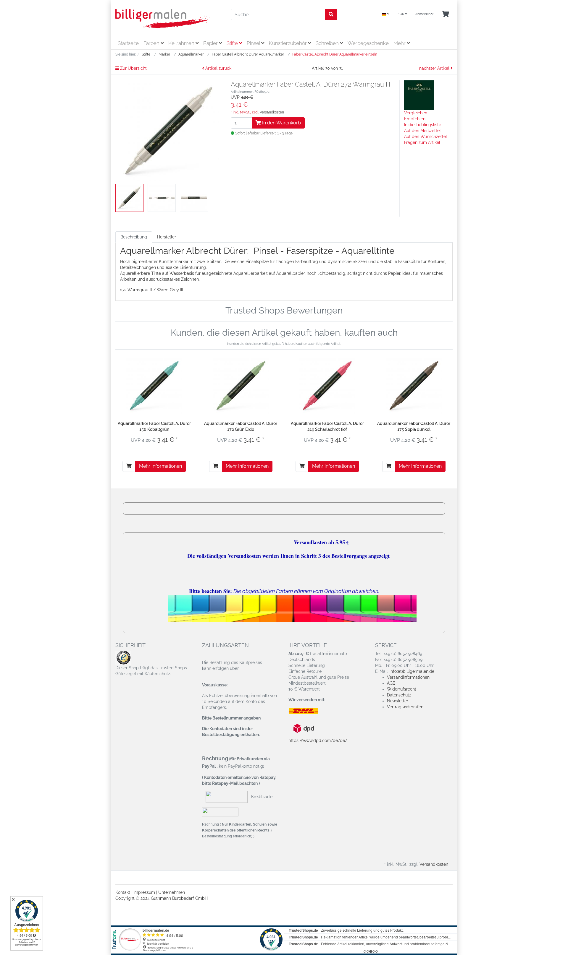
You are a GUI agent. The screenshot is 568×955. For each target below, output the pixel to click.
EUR (401, 14)
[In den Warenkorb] (128, 466)
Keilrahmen (182, 43)
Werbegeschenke (368, 43)
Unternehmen (171, 892)
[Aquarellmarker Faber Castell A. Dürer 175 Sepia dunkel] (414, 386)
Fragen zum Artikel (422, 142)
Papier (211, 43)
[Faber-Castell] (419, 94)
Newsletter (397, 701)
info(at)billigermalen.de (412, 671)
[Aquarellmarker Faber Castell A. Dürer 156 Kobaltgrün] (154, 386)
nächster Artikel (435, 68)
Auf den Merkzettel (422, 130)
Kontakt (122, 892)
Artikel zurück (217, 68)
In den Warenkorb (281, 123)
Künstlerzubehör (288, 43)
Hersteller (166, 237)
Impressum (144, 892)
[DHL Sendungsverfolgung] (308, 710)
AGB (391, 683)
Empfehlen (414, 118)
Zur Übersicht (133, 68)
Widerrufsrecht (401, 689)
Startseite (128, 43)
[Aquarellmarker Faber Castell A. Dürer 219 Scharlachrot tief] (327, 386)
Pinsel (254, 43)
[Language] (386, 14)
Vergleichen (415, 113)
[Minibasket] (445, 14)
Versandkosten (272, 112)
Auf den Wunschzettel (425, 136)
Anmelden (423, 14)
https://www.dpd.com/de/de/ (317, 740)
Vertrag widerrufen (405, 706)
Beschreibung (133, 237)
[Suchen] (331, 14)
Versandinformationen (408, 677)
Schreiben (328, 43)
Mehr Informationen (160, 466)
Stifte (233, 43)
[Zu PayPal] (220, 812)
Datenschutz (399, 695)
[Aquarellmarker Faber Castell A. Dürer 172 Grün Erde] (241, 386)
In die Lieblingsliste (422, 124)
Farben (152, 43)
